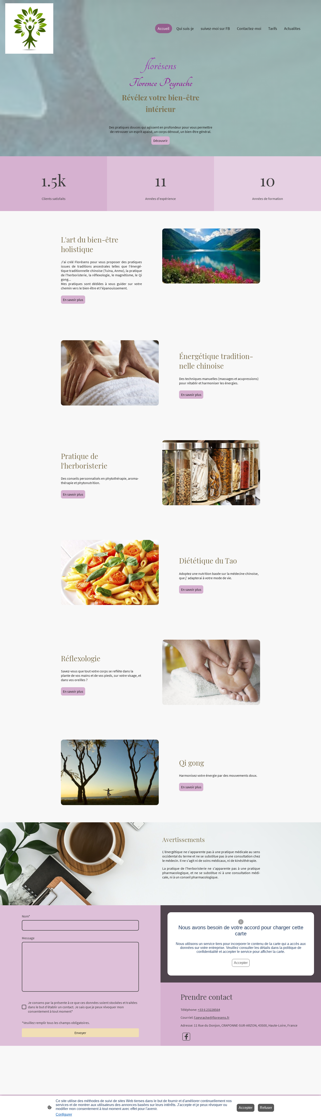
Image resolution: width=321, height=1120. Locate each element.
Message (28, 938)
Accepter (241, 963)
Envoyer (80, 1033)
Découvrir (160, 140)
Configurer (64, 1114)
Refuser (266, 1108)
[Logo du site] (29, 28)
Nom (26, 916)
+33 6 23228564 (209, 1009)
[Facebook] (186, 1037)
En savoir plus (73, 299)
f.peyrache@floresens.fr (212, 1017)
